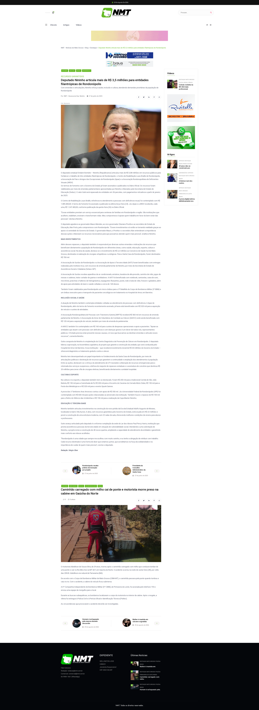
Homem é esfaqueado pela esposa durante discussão (90, 621)
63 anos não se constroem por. (184, 167)
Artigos (66, 25)
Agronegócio (183, 172)
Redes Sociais (187, 163)
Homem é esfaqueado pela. (150, 690)
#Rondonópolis (86, 70)
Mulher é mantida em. (148, 667)
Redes (186, 82)
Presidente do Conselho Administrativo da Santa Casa (139, 469)
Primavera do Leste (185, 193)
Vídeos (79, 25)
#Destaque (64, 70)
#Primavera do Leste (91, 486)
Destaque (182, 79)
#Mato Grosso (73, 486)
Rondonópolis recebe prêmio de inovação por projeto (90, 468)
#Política (72, 70)
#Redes (79, 70)
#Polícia (81, 486)
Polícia (181, 82)
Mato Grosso (190, 79)
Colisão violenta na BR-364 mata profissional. (186, 87)
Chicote (53, 25)
